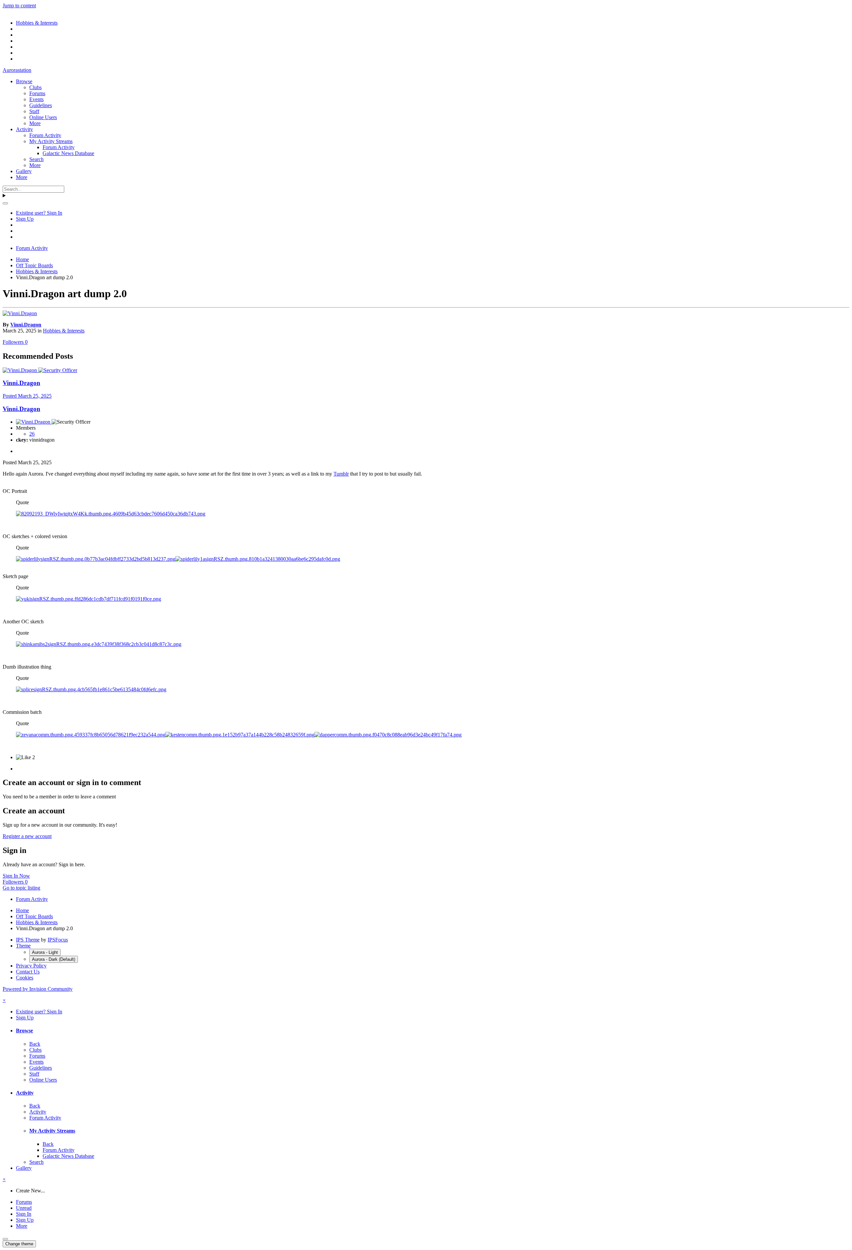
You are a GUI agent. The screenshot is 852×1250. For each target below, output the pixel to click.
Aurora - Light (45, 952)
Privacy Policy (31, 965)
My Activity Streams (51, 141)
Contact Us (28, 971)
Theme (23, 945)
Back (34, 1044)
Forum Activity (45, 135)
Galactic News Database (68, 153)
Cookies (24, 977)
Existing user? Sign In (39, 213)
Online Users (43, 117)
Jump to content (19, 5)
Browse (24, 81)
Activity (24, 129)
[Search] (5, 203)
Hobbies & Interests (64, 330)
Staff (34, 111)
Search (36, 159)
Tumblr (341, 474)
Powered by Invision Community (38, 989)
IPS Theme (28, 939)
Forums (37, 93)
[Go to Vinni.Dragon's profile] (20, 313)
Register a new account (27, 836)
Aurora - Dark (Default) (53, 959)
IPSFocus (58, 939)
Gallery (24, 171)
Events (36, 99)
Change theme (19, 1243)
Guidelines (40, 105)
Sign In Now (16, 876)
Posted (27, 396)
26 (32, 434)
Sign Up (25, 219)
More (35, 123)
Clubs (35, 87)
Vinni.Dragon (25, 324)
